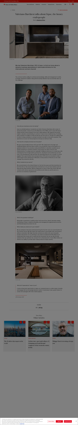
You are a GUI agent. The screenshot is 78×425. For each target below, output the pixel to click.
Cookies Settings (51, 421)
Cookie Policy (22, 423)
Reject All (59, 421)
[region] (39, 421)
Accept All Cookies (68, 421)
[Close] (76, 421)
